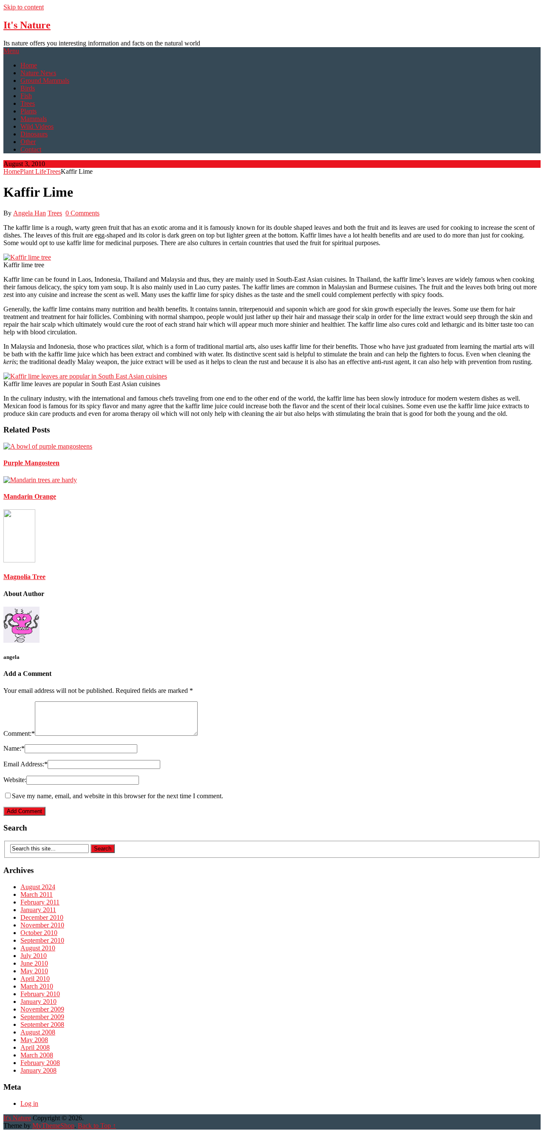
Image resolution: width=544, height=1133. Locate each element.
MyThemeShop (53, 1125)
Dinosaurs (34, 134)
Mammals (33, 118)
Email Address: (25, 764)
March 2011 (36, 894)
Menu (11, 50)
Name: (14, 748)
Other (28, 141)
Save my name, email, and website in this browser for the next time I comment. (117, 796)
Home (28, 65)
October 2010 (38, 932)
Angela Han (29, 213)
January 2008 (38, 1070)
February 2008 (40, 1062)
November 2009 (42, 1009)
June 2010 (34, 963)
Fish (26, 95)
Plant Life (33, 171)
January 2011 (38, 909)
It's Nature (27, 25)
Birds (27, 88)
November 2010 (42, 925)
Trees (27, 103)
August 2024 (37, 886)
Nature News (38, 72)
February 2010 (40, 993)
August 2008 (37, 1032)
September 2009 (42, 1016)
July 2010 (33, 955)
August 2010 (37, 948)
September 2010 (42, 940)
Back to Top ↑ (97, 1125)
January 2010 (38, 1001)
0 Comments (82, 213)
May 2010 (34, 971)
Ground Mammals (44, 80)
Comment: (19, 733)
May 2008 (34, 1039)
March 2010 (36, 986)
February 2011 (40, 902)
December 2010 (41, 917)
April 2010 (35, 978)
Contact (30, 149)
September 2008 (42, 1024)
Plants (28, 111)
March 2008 (36, 1055)
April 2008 (35, 1047)
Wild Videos (37, 126)
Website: (14, 779)
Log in (29, 1103)
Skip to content (23, 7)
